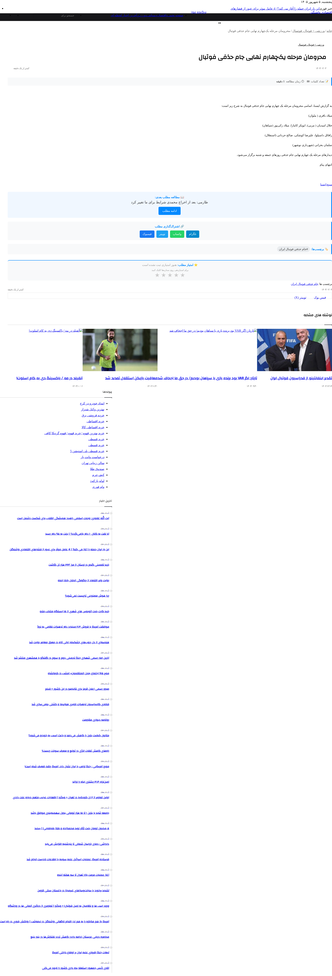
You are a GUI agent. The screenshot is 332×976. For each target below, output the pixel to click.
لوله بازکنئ (97, 481)
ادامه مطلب (169, 210)
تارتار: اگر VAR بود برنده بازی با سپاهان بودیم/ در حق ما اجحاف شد (207, 378)
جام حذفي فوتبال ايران (304, 284)
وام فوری (98, 486)
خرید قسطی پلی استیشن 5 (87, 451)
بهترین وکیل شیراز (92, 409)
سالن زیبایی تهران (93, 463)
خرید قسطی (96, 439)
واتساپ (177, 234)
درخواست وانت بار (92, 457)
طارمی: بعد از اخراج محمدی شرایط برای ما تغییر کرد (169, 202)
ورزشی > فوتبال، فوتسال (308, 31)
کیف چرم (98, 475)
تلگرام (192, 234)
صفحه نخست (174, 15)
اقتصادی (160, 15)
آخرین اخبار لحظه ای (124, 15)
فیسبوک (147, 234)
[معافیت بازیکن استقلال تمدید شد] (120, 350)
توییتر (162, 234)
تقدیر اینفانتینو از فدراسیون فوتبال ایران (301, 378)
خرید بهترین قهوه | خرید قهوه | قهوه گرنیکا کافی (74, 433)
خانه (329, 31)
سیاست (150, 15)
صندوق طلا (97, 469)
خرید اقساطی (95, 421)
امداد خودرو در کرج (92, 403)
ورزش (141, 15)
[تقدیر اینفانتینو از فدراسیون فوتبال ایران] (294, 350)
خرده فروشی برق (93, 415)
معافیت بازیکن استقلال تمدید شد (131, 378)
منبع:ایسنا (326, 184)
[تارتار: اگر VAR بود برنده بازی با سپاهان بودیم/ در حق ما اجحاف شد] (207, 350)
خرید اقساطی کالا (93, 427)
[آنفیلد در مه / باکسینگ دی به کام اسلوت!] (45, 350)
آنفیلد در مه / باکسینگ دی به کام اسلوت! (50, 378)
